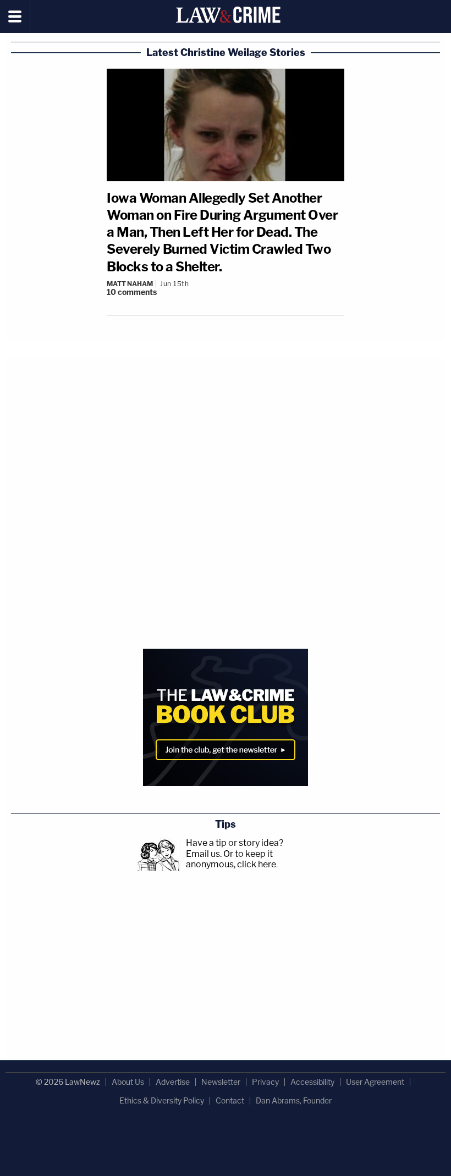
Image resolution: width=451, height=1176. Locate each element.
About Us (128, 1081)
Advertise (173, 1081)
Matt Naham (130, 284)
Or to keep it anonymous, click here (231, 859)
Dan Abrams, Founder (294, 1100)
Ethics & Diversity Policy (161, 1100)
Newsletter (220, 1081)
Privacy (265, 1081)
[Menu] (15, 16)
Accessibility (312, 1081)
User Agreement (375, 1081)
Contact (230, 1100)
